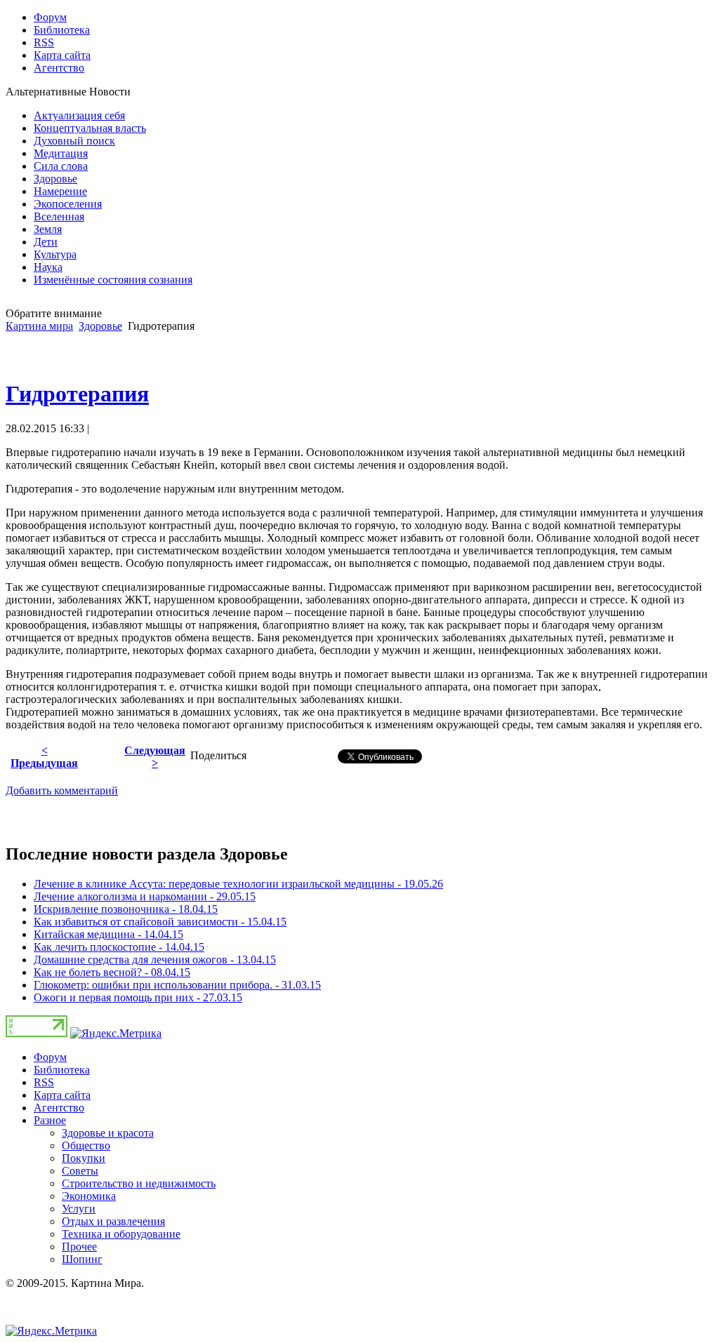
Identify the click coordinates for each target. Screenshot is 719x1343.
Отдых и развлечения (113, 1221)
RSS (44, 1082)
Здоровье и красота (108, 1133)
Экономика (89, 1196)
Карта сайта (62, 1095)
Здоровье (100, 326)
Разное (50, 1120)
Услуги (78, 1209)
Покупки (83, 1158)
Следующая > (154, 756)
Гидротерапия (77, 393)
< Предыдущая (44, 756)
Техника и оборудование (121, 1234)
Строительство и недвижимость (139, 1183)
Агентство (59, 1108)
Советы (80, 1171)
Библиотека (62, 1070)
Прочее (79, 1246)
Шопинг (82, 1259)
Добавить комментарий (62, 790)
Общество (86, 1145)
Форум (50, 1057)
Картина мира (39, 326)
